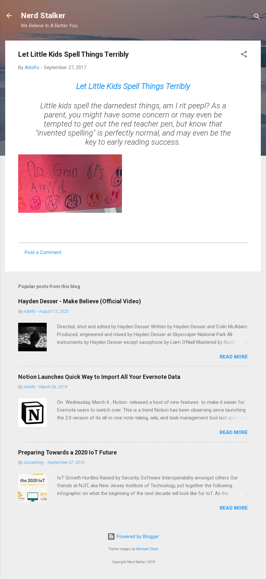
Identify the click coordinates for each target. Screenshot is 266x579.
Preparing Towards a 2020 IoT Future (67, 452)
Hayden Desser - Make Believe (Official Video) (79, 301)
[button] (244, 55)
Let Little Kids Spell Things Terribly (133, 86)
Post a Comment (43, 252)
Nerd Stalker (43, 15)
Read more (234, 357)
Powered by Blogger (137, 536)
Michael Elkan (147, 549)
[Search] (257, 18)
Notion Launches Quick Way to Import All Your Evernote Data (99, 376)
